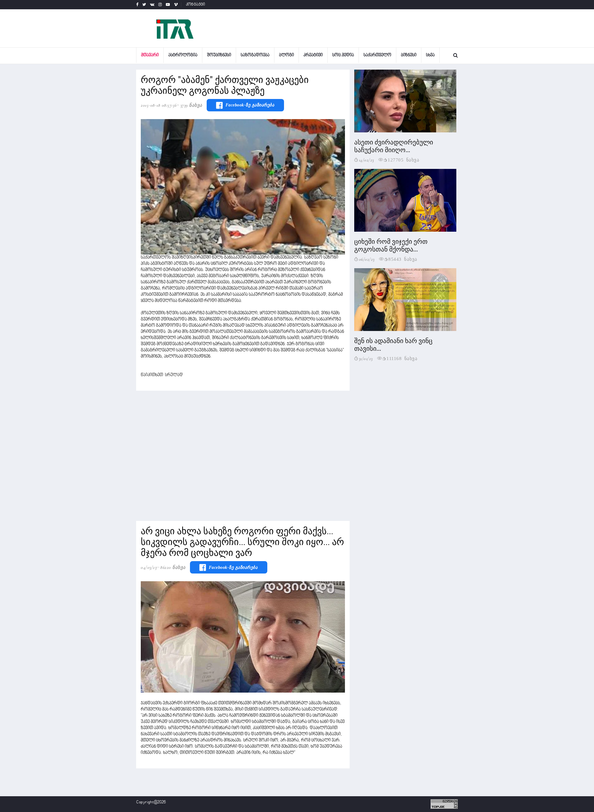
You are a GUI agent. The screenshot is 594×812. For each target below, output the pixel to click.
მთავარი (150, 55)
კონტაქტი (195, 4)
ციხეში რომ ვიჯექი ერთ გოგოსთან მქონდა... (391, 245)
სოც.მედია (343, 55)
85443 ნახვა (402, 258)
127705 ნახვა (403, 159)
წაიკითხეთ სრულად (162, 375)
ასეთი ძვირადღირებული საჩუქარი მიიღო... (393, 146)
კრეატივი (313, 55)
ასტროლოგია (182, 55)
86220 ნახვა (173, 567)
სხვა (430, 55)
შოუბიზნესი (219, 55)
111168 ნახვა (401, 358)
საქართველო (377, 55)
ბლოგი (286, 55)
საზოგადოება (255, 55)
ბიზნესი (408, 55)
